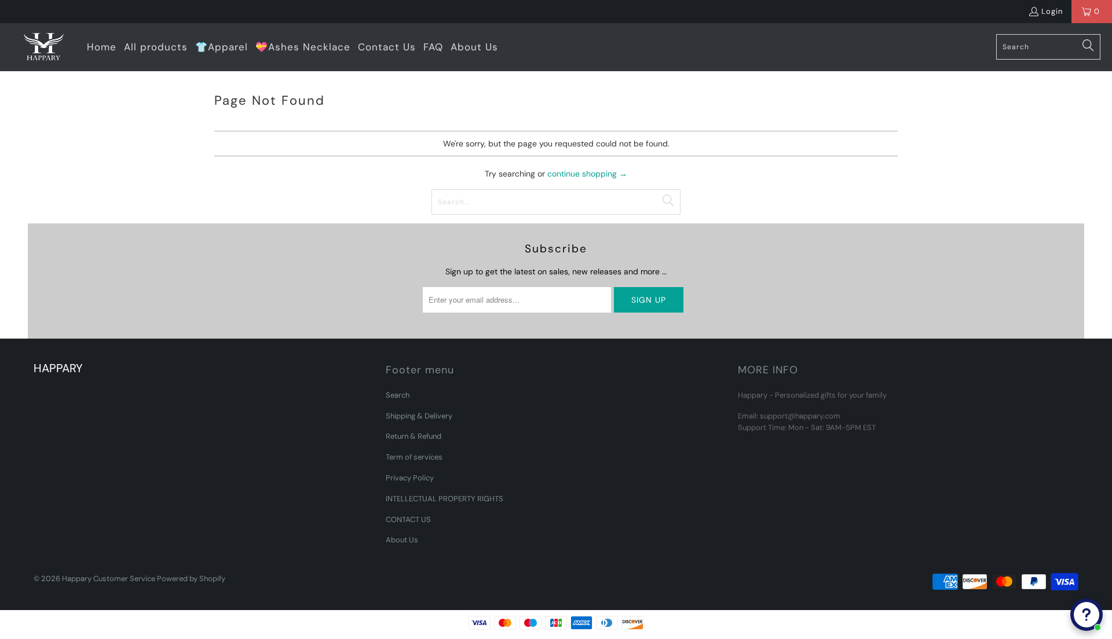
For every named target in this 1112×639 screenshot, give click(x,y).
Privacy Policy (410, 478)
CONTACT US (408, 519)
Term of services (414, 457)
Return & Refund (413, 436)
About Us (402, 540)
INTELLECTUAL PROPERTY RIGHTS (444, 499)
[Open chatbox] (1086, 614)
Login (1052, 11)
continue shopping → (587, 173)
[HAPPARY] (43, 47)
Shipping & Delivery (419, 416)
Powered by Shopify (191, 578)
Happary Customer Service (108, 578)
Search (397, 395)
